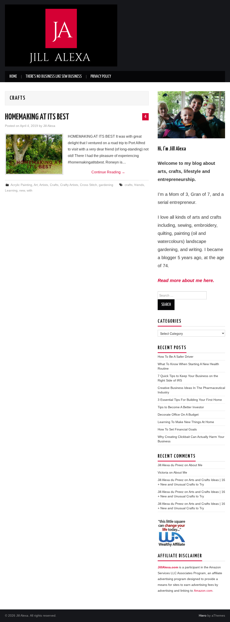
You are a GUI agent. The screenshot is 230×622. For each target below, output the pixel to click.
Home (13, 77)
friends (139, 185)
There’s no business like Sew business (54, 77)
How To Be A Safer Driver (175, 356)
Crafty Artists (69, 185)
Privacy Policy (101, 77)
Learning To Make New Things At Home (186, 422)
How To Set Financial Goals (177, 429)
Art (36, 185)
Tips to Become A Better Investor (181, 407)
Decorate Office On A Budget (178, 414)
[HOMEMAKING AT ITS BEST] (34, 154)
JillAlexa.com (168, 567)
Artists (43, 185)
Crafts (54, 185)
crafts (129, 185)
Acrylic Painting (21, 185)
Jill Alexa (49, 126)
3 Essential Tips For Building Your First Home (190, 399)
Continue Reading (108, 172)
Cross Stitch (88, 185)
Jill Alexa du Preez (171, 465)
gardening (106, 185)
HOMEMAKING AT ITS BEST (37, 117)
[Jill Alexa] (61, 35)
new (22, 190)
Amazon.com (203, 590)
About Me (195, 465)
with (29, 190)
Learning (11, 190)
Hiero (202, 615)
